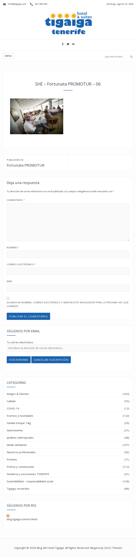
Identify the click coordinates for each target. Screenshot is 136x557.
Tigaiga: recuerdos (18, 488)
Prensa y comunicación (20, 466)
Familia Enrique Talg (19, 423)
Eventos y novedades (20, 415)
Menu (8, 55)
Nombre (13, 247)
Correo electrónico (21, 264)
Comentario (16, 200)
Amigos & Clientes (18, 394)
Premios (12, 459)
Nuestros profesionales (21, 452)
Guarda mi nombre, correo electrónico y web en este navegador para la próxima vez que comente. (68, 304)
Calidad (11, 401)
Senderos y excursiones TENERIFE (28, 474)
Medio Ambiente (17, 445)
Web (9, 281)
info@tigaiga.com (16, 4)
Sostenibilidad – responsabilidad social (30, 481)
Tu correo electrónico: (20, 342)
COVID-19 (13, 408)
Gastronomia (14, 430)
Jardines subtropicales (20, 437)
